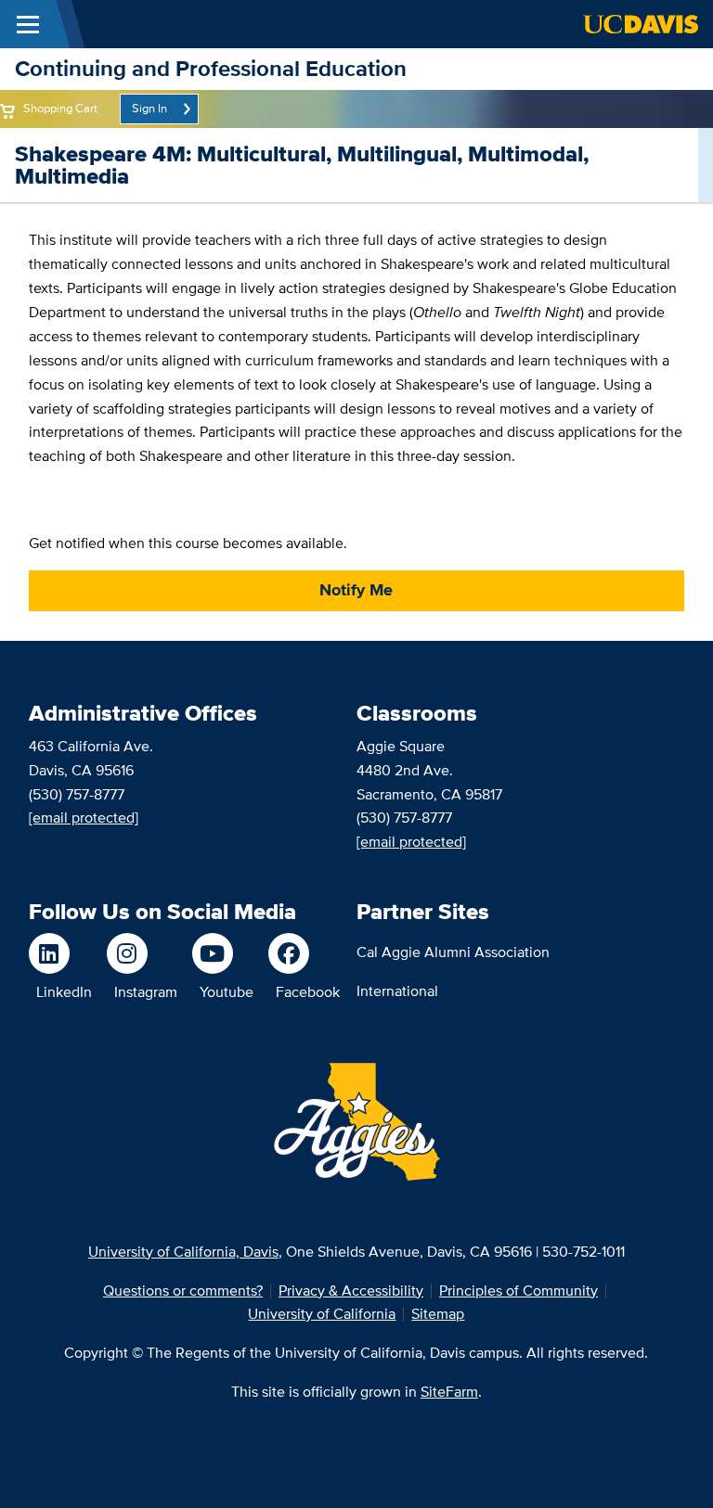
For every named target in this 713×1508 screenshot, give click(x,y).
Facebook (308, 992)
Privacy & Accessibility (351, 1290)
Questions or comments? (183, 1290)
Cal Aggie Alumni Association (453, 952)
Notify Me (356, 590)
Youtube (226, 992)
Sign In (149, 108)
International (397, 991)
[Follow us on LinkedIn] (60, 953)
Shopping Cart (60, 108)
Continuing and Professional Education (211, 68)
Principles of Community (518, 1290)
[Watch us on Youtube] (222, 953)
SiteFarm (449, 1391)
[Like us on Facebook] (304, 953)
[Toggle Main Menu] (28, 24)
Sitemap (437, 1313)
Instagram (145, 992)
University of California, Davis (183, 1251)
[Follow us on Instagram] (142, 953)
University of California (321, 1313)
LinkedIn (64, 992)
